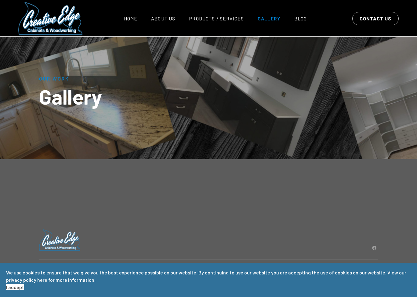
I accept (15, 287)
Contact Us (375, 18)
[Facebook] (374, 247)
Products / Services (216, 18)
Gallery (269, 18)
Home (131, 18)
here (42, 280)
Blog (300, 18)
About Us (163, 18)
